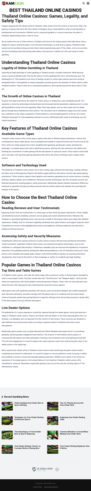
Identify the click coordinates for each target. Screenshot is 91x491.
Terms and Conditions (51, 487)
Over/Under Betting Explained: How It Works (74, 447)
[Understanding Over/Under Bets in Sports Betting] (7, 410)
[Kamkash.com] (13, 3)
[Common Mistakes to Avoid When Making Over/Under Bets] (52, 439)
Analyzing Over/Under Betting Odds (72, 418)
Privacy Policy (37, 487)
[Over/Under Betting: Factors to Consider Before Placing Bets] (7, 453)
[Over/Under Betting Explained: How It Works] (52, 453)
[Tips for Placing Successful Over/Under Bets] (52, 410)
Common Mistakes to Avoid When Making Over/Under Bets (74, 433)
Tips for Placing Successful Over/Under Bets (71, 404)
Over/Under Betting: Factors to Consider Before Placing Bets (27, 447)
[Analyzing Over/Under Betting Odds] (52, 424)
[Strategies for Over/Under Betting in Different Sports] (7, 424)
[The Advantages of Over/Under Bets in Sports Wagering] (7, 439)
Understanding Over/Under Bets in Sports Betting (28, 404)
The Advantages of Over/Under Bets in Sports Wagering (27, 433)
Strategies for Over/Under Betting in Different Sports (29, 418)
